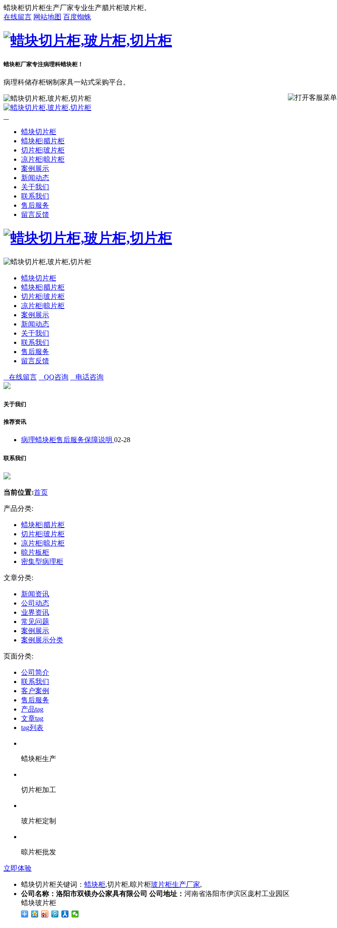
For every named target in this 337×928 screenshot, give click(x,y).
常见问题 (35, 621)
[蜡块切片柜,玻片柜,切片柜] (88, 40)
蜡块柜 (94, 884)
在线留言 (18, 17)
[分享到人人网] (65, 913)
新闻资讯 (35, 594)
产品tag (32, 709)
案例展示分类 (42, 640)
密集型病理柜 (42, 561)
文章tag (32, 718)
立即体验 (18, 868)
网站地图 (47, 17)
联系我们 (35, 196)
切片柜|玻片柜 (43, 150)
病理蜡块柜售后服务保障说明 (67, 439)
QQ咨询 (53, 377)
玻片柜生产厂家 (175, 884)
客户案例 (35, 690)
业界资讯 (35, 612)
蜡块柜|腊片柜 (43, 141)
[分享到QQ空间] (35, 913)
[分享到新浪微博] (45, 913)
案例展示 (35, 168)
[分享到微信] (75, 913)
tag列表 (32, 727)
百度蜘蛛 (77, 17)
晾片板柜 (35, 552)
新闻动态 (35, 177)
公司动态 (35, 603)
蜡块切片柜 (38, 131)
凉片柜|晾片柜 (43, 159)
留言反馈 (35, 214)
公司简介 (35, 672)
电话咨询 (87, 377)
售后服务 (35, 205)
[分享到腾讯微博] (55, 913)
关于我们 (35, 187)
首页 (41, 492)
